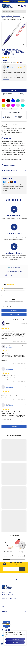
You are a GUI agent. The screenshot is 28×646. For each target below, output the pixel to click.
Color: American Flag (7, 98)
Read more (13, 79)
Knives (9, 18)
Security (20, 552)
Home (3, 16)
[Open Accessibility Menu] (3, 323)
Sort (14, 319)
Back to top (14, 579)
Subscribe (22, 569)
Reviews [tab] (4, 307)
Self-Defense (9, 16)
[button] (14, 57)
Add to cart (14, 90)
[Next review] (17, 83)
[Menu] (18, 6)
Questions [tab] (13, 307)
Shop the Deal (21, 1)
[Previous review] (11, 83)
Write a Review (15, 314)
